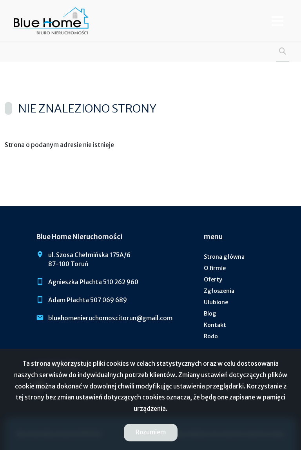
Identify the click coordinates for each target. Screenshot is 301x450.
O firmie (215, 268)
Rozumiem (151, 432)
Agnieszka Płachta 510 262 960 (93, 282)
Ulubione (216, 302)
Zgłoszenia (219, 290)
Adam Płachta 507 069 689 (87, 300)
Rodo (211, 336)
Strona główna (224, 256)
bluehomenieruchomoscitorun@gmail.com (110, 318)
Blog (210, 313)
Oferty (213, 279)
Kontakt (215, 324)
